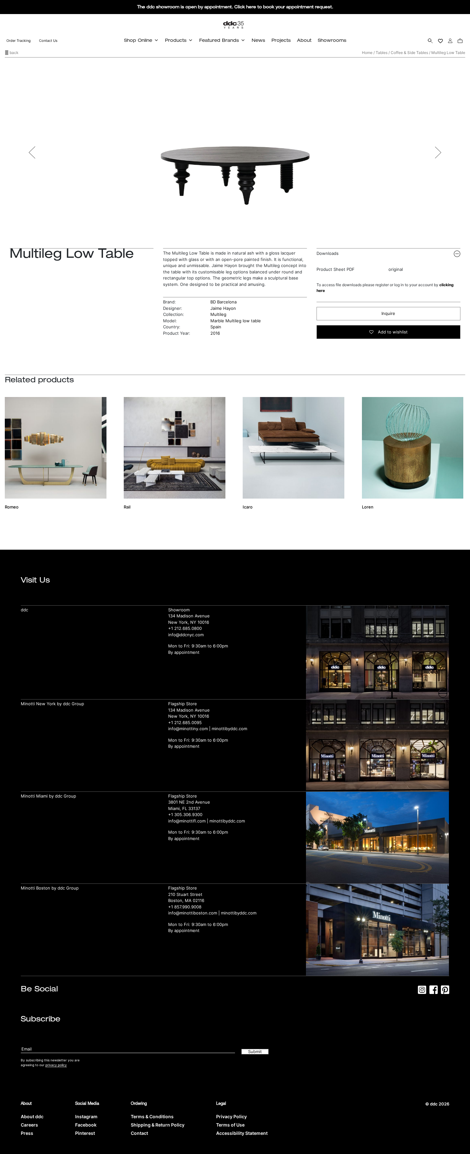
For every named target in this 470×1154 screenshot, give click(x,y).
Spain (215, 326)
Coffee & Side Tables (409, 52)
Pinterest (85, 1133)
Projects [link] (281, 40)
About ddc (32, 1116)
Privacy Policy (231, 1116)
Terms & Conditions (152, 1116)
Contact (139, 1133)
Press (27, 1133)
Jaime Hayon (223, 308)
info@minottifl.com (187, 820)
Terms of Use (230, 1124)
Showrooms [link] (332, 40)
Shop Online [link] (138, 40)
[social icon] (422, 991)
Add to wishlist (392, 331)
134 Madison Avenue (189, 615)
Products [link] (175, 40)
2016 (215, 333)
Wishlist (440, 40)
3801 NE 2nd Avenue (189, 802)
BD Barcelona (223, 301)
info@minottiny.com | (190, 728)
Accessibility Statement (242, 1133)
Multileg (218, 314)
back (14, 52)
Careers (29, 1124)
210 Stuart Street (185, 894)
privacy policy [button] (56, 1065)
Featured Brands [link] (219, 40)
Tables (382, 52)
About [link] (304, 40)
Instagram (86, 1116)
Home (367, 52)
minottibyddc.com (229, 728)
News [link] (258, 40)
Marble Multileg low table (235, 320)
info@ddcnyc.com (186, 634)
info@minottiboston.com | (194, 912)
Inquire (388, 313)
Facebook (86, 1124)
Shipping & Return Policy (157, 1124)
